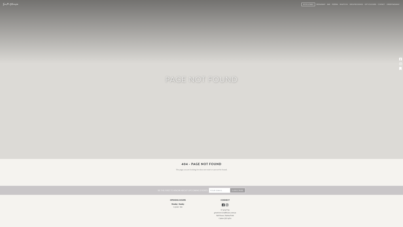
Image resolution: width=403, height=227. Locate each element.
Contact (381, 4)
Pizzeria (335, 4)
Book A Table (308, 4)
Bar (328, 4)
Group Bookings (356, 4)
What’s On (344, 4)
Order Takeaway (393, 4)
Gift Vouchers (370, 4)
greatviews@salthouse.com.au (225, 212)
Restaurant (320, 4)
